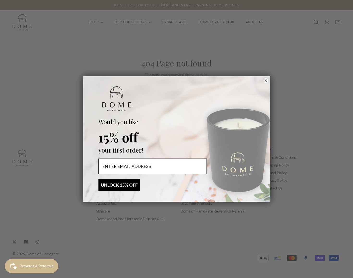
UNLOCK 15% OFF (119, 185)
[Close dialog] (265, 80)
